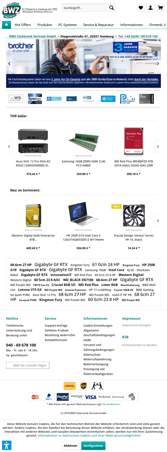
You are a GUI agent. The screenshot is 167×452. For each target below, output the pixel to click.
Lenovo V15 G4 (30, 289)
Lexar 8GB (110, 284)
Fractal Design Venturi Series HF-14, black (134, 237)
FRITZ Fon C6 (41, 285)
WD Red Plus (83, 275)
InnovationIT (61, 275)
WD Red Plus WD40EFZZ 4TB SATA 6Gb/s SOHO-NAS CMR (133, 163)
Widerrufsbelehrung (97, 359)
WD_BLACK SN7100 (78, 280)
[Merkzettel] (140, 8)
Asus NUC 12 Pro (45, 295)
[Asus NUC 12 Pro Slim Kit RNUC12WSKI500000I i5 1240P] (33, 141)
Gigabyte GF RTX (51, 264)
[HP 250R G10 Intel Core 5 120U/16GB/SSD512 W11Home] (84, 215)
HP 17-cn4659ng (100, 290)
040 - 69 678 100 (21, 345)
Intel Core (117, 270)
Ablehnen (70, 446)
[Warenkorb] (160, 8)
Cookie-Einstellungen (98, 325)
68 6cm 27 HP (73, 294)
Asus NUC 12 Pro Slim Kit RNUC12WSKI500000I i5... (33, 163)
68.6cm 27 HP (21, 265)
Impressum (131, 318)
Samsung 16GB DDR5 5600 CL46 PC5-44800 (83, 163)
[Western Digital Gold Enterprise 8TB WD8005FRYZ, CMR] (33, 215)
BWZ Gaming (145, 290)
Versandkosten (111, 404)
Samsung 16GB (96, 270)
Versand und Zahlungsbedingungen (99, 347)
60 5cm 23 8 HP (105, 275)
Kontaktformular (56, 340)
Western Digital (131, 275)
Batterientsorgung (96, 364)
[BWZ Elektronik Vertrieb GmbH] (30, 10)
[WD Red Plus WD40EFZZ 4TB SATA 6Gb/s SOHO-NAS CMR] (134, 141)
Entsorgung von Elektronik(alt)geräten (98, 371)
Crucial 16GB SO (124, 290)
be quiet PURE (20, 295)
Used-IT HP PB (122, 295)
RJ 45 (131, 270)
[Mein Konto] (150, 8)
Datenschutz (92, 354)
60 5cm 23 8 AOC (47, 280)
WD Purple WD (20, 285)
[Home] (6, 25)
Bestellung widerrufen (60, 335)
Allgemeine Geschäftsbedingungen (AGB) (99, 335)
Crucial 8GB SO (64, 284)
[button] (6, 445)
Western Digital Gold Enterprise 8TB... (33, 237)
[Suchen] (111, 8)
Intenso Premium (76, 290)
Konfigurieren (93, 446)
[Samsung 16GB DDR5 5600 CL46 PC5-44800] (83, 141)
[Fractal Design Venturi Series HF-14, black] (134, 215)
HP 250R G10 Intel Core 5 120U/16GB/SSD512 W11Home (83, 237)
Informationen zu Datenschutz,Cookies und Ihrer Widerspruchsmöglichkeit (89, 435)
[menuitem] (89, 8)
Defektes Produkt (57, 330)
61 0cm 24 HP (106, 264)
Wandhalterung (130, 285)
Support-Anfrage (56, 325)
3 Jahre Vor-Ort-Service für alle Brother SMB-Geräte (83, 63)
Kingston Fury (80, 265)
